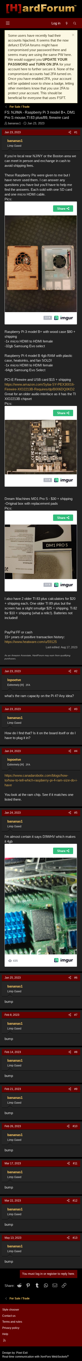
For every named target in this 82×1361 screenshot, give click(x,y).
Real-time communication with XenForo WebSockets (35, 1356)
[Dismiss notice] (72, 35)
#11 (75, 1163)
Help (5, 1334)
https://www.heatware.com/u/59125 (31, 642)
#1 (75, 132)
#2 (75, 671)
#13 (75, 1237)
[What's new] (67, 23)
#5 (75, 812)
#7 (75, 1014)
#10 (75, 1126)
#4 (75, 751)
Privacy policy (10, 1328)
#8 (75, 1052)
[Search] (75, 23)
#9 (75, 1089)
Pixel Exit (22, 1352)
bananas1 (14, 123)
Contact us (8, 1315)
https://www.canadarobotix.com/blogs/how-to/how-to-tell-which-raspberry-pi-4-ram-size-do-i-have (41, 780)
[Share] (70, 132)
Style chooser (10, 1309)
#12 (75, 1200)
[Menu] (7, 23)
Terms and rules (12, 1321)
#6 (75, 977)
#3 (75, 709)
